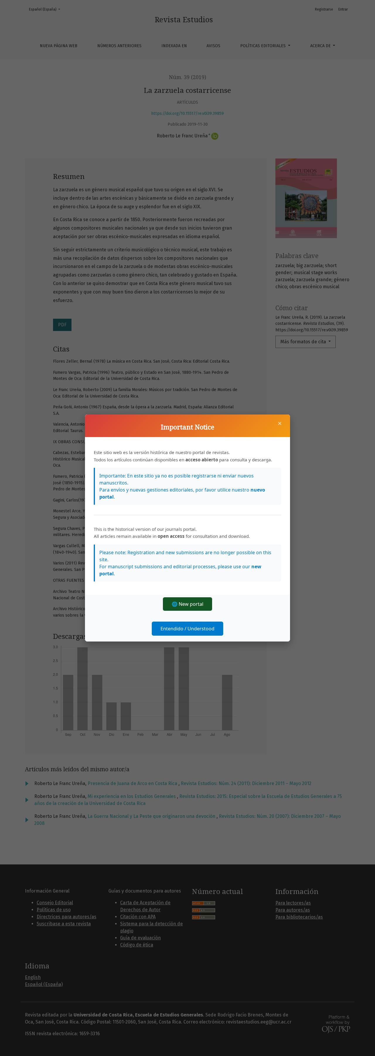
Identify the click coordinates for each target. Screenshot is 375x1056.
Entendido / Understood (187, 628)
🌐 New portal (187, 604)
